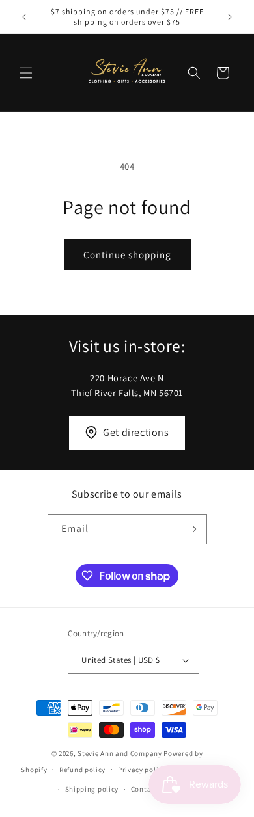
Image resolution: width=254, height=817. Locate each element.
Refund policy (82, 769)
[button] (26, 73)
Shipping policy (92, 789)
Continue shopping (127, 254)
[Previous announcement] (24, 17)
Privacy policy (142, 769)
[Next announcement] (230, 17)
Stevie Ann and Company (120, 753)
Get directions (136, 432)
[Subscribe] (192, 529)
